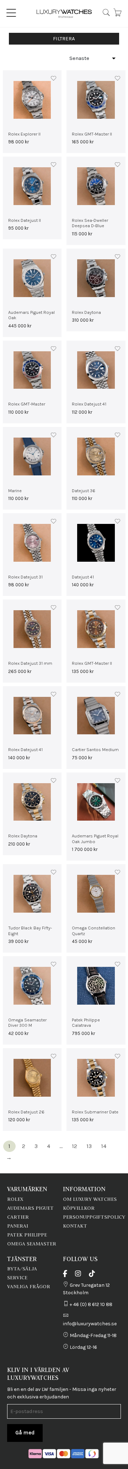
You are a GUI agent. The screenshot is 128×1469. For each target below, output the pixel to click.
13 (89, 1146)
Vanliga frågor (28, 1286)
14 (103, 1146)
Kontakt (75, 1226)
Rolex (15, 1199)
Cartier (18, 1217)
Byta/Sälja (22, 1268)
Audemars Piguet (30, 1208)
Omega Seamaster (31, 1243)
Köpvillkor (79, 1208)
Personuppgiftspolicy (94, 1217)
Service (17, 1277)
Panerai (17, 1226)
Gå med (24, 1432)
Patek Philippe (27, 1234)
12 (74, 1146)
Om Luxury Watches (90, 1199)
